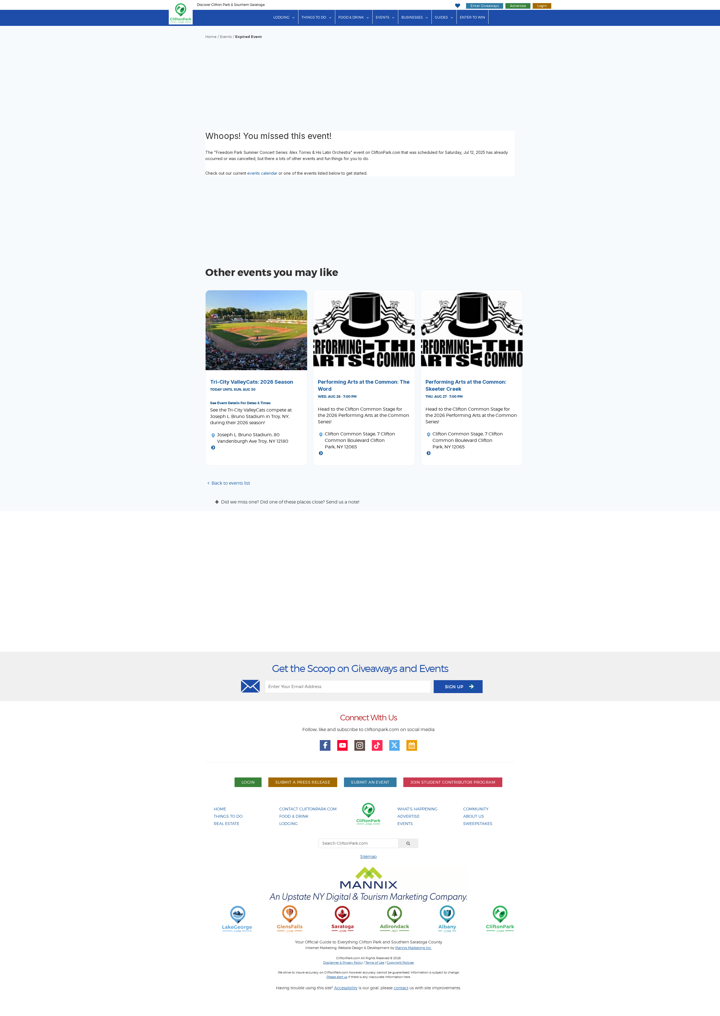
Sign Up (455, 686)
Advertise (518, 6)
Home (211, 37)
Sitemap (368, 856)
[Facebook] (325, 745)
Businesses (412, 17)
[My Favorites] (457, 6)
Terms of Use (374, 963)
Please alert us (337, 977)
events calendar (262, 173)
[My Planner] (411, 745)
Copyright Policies (400, 963)
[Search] (408, 843)
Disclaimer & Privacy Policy (343, 963)
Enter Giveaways (485, 6)
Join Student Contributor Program (452, 782)
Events (382, 17)
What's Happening (417, 808)
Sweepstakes (477, 823)
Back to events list (231, 483)
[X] (394, 745)
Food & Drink (351, 17)
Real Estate (226, 823)
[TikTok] (377, 745)
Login (542, 6)
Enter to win (472, 17)
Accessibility (345, 987)
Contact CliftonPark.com (308, 808)
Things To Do (228, 816)
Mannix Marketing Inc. (413, 948)
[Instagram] (359, 745)
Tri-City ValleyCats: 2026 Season (251, 382)
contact (401, 987)
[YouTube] (342, 745)
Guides (441, 17)
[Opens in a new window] (237, 918)
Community (476, 808)
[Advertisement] (360, 81)
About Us (473, 816)
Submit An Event (370, 782)
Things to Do (314, 17)
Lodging (281, 17)
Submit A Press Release (302, 782)
